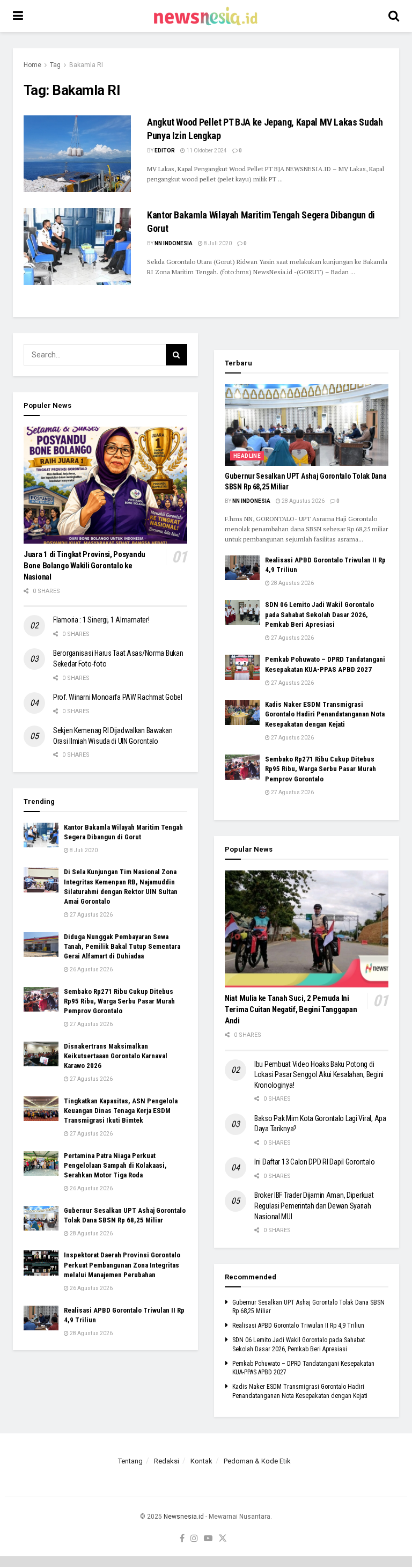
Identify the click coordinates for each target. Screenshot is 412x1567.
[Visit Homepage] (206, 16)
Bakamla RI (86, 65)
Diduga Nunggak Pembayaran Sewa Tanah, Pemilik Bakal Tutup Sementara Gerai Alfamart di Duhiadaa (122, 946)
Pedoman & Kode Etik (257, 1461)
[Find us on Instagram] (194, 1539)
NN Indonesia (173, 243)
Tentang (130, 1461)
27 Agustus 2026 (91, 915)
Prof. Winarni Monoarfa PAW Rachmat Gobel (117, 697)
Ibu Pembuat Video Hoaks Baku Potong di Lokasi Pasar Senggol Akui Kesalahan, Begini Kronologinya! (319, 1074)
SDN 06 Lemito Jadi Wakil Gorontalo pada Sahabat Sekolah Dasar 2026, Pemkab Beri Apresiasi (319, 614)
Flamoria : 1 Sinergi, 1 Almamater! (101, 620)
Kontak (201, 1461)
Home (32, 65)
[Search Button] (393, 16)
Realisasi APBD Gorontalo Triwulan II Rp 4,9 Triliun (298, 1325)
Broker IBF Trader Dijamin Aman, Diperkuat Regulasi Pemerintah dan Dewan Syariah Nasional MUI (314, 1205)
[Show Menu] (18, 16)
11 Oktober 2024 (206, 150)
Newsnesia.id (184, 1516)
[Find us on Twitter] (222, 1539)
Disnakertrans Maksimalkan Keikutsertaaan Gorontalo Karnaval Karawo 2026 (115, 1056)
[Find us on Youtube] (208, 1539)
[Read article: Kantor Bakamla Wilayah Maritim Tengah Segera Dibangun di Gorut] (77, 246)
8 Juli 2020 (217, 243)
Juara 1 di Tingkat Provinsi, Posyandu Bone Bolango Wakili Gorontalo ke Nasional (84, 566)
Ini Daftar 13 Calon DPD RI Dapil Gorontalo (315, 1162)
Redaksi (166, 1461)
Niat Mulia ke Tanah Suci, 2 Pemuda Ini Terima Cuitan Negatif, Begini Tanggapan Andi (291, 1009)
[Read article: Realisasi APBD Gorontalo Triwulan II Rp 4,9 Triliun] (41, 1318)
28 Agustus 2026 (91, 1233)
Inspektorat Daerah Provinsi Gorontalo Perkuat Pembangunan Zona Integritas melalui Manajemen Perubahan (122, 1264)
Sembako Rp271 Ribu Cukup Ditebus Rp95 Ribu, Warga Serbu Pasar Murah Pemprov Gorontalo (119, 1001)
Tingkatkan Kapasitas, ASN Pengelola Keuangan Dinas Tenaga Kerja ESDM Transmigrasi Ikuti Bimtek (121, 1110)
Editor (164, 150)
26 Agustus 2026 (91, 969)
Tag (55, 65)
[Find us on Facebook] (182, 1539)
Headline (247, 456)
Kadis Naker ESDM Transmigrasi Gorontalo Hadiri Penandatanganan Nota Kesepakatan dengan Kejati (325, 714)
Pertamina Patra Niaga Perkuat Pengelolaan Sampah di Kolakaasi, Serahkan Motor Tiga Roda (115, 1165)
